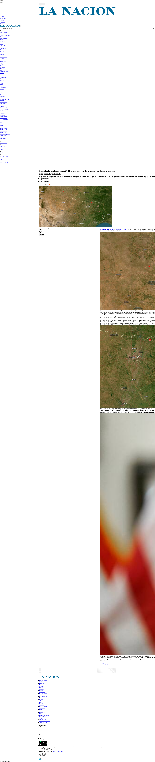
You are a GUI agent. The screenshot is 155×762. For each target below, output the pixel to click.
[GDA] (42, 755)
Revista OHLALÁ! (3, 128)
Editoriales (2, 76)
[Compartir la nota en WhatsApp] (41, 231)
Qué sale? (2, 106)
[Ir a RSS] (40, 738)
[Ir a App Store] (43, 745)
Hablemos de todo (4, 71)
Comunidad (2, 67)
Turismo (2, 93)
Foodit (2, 20)
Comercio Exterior (4, 49)
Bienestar (2, 68)
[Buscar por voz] (153, 28)
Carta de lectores (4, 119)
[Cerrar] (20, 26)
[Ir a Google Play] (43, 742)
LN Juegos (2, 92)
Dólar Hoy (2, 45)
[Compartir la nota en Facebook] (40, 235)
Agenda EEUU (104, 665)
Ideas (1, 124)
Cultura (1, 65)
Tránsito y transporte (5, 35)
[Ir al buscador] (40, 6)
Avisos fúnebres (3, 116)
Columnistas (3, 77)
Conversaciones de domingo (6, 121)
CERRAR (1, 0)
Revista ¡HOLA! (3, 129)
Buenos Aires (3, 61)
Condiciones (55, 751)
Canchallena (3, 87)
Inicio (2, 16)
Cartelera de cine (4, 108)
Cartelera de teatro (4, 109)
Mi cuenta (3, 24)
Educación (2, 64)
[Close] (40, 669)
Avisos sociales (3, 118)
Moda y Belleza (3, 102)
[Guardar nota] (40, 229)
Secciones (3, 18)
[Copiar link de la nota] (40, 233)
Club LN (3, 22)
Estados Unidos (3, 57)
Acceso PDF (2, 113)
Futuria (1, 44)
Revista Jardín (3, 135)
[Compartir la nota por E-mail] (43, 235)
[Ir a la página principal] (77, 14)
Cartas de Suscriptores (5, 79)
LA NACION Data (4, 38)
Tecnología (2, 94)
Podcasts (2, 100)
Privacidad (60, 751)
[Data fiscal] (40, 759)
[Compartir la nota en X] (41, 235)
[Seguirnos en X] (40, 731)
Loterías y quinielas (4, 99)
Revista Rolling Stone (5, 134)
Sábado (1, 122)
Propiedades (3, 48)
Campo (1, 47)
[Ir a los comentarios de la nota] (41, 229)
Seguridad (2, 63)
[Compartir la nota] (40, 231)
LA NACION (42, 169)
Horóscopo (2, 96)
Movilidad (2, 51)
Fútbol (1, 83)
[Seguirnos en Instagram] (40, 734)
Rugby (1, 84)
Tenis (1, 86)
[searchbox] (77, 28)
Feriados (2, 97)
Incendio (102, 662)
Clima (1, 36)
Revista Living (3, 132)
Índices (1, 52)
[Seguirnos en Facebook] (40, 727)
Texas (46, 169)
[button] (77, 94)
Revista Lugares (3, 131)
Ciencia (1, 70)
